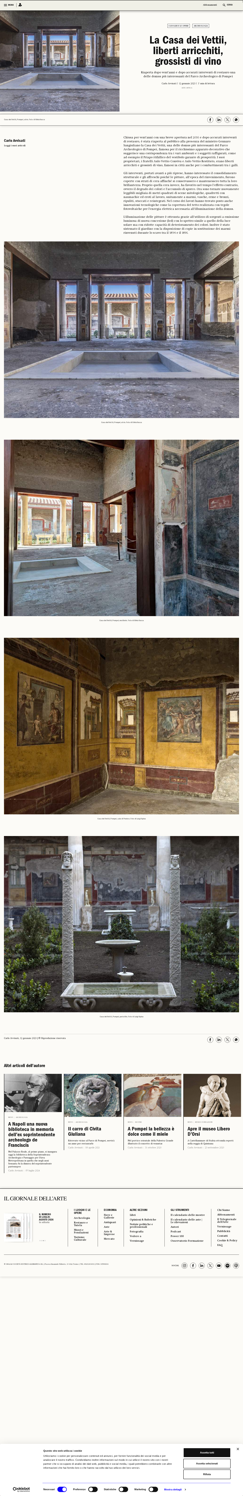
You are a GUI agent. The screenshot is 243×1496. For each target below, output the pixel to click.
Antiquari (110, 1222)
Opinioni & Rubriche (143, 1219)
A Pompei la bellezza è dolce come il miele (151, 1132)
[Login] (19, 5)
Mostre (138, 1122)
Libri (133, 1215)
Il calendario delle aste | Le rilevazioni (186, 1221)
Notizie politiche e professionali (141, 1225)
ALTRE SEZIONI (138, 1210)
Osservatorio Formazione (187, 1241)
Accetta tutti (207, 1452)
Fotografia (136, 1231)
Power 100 (177, 1236)
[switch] (93, 1489)
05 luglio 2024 (32, 1170)
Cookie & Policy (227, 1240)
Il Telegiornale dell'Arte (226, 1220)
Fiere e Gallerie (109, 1216)
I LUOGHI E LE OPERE (82, 1212)
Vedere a (135, 1236)
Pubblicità (223, 1231)
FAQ (220, 1245)
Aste (106, 1227)
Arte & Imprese (109, 1233)
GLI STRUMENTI (180, 1210)
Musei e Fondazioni (203, 1122)
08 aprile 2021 (92, 1147)
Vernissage (137, 1241)
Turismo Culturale (80, 1238)
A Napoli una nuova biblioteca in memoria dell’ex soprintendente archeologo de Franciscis (31, 1135)
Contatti (222, 1236)
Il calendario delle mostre (188, 1215)
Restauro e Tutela (81, 1224)
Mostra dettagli (173, 1489)
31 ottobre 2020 (153, 1147)
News (10, 1117)
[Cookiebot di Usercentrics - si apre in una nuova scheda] (21, 1489)
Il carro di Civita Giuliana (84, 1132)
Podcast (176, 1231)
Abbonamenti (210, 5)
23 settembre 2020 (214, 1147)
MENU (11, 5)
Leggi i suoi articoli (14, 145)
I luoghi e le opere (179, 26)
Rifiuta (207, 1474)
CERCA (230, 5)
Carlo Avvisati (15, 1170)
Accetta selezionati (207, 1463)
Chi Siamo (223, 1210)
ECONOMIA (110, 1210)
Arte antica (187, 88)
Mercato (109, 1239)
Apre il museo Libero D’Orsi (209, 1132)
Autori (175, 1227)
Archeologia (201, 26)
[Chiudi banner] (238, 1449)
